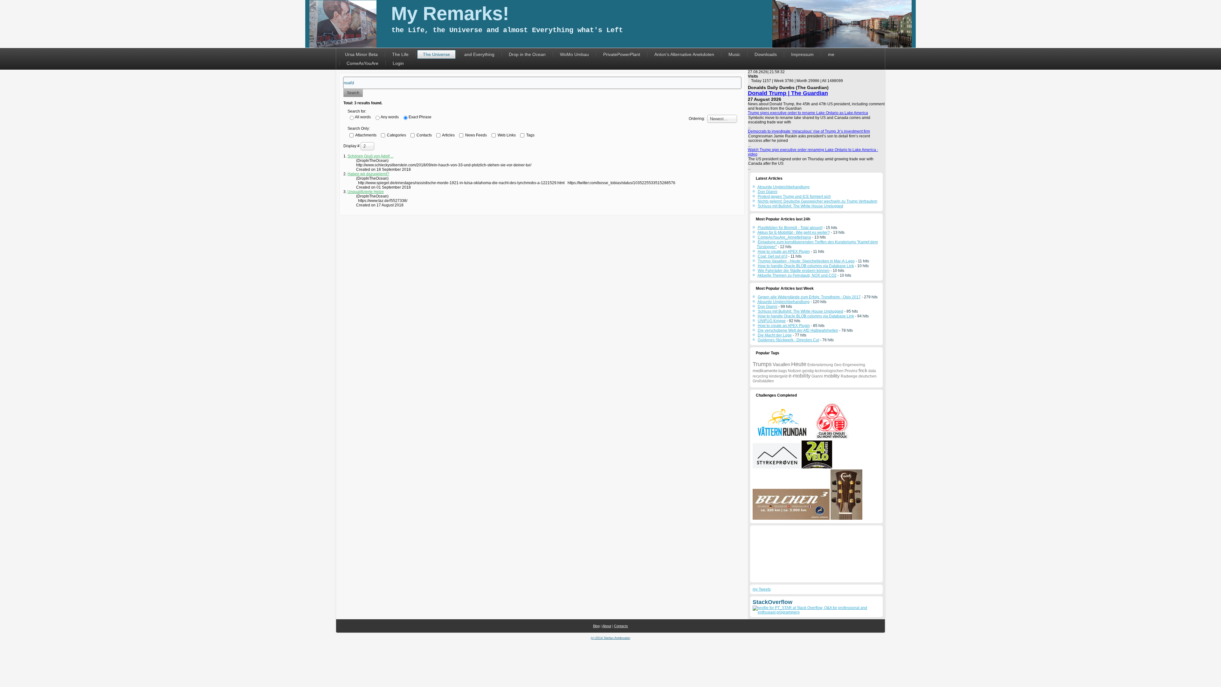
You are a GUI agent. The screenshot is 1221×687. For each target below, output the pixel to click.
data (872, 371)
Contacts (424, 135)
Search (353, 93)
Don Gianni (767, 306)
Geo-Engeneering (849, 365)
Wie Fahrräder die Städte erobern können (794, 270)
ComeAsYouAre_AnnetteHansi (784, 237)
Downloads (766, 54)
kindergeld (778, 376)
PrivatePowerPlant (621, 54)
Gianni (817, 376)
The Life (400, 54)
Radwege (849, 376)
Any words (390, 117)
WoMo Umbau (574, 54)
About (606, 626)
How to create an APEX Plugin (784, 251)
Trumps (762, 364)
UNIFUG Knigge (772, 321)
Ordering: (697, 118)
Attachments (365, 135)
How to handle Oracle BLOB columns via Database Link (806, 266)
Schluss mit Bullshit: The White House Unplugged (800, 311)
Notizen (794, 371)
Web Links (506, 135)
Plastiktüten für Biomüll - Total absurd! (790, 228)
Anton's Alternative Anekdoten (684, 54)
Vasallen (781, 364)
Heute (798, 364)
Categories (396, 135)
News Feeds (475, 135)
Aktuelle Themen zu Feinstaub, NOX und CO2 (797, 275)
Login (398, 63)
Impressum (802, 54)
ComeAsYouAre (362, 63)
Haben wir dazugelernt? (368, 174)
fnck (863, 370)
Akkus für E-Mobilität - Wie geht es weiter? (793, 232)
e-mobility (800, 375)
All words (363, 117)
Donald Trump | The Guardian (788, 93)
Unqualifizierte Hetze (366, 192)
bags (782, 371)
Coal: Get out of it (772, 256)
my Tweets (762, 589)
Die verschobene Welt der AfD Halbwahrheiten (798, 330)
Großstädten (763, 381)
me (831, 54)
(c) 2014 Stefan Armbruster (610, 638)
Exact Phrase (420, 117)
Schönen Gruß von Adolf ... (370, 156)
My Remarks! (450, 13)
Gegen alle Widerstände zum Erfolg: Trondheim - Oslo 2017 (809, 297)
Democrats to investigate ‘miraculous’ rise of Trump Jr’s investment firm (809, 131)
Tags (530, 135)
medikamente (765, 370)
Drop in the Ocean (527, 54)
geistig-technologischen (823, 371)
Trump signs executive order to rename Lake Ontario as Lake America (808, 113)
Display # (352, 146)
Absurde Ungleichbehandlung (783, 302)
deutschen (868, 376)
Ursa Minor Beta (361, 54)
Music (734, 54)
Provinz (851, 371)
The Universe (436, 54)
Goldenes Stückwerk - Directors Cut (788, 340)
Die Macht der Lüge (775, 335)
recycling (760, 376)
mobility (832, 375)
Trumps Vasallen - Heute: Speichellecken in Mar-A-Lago (806, 261)
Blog (596, 626)
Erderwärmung (820, 365)
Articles (448, 135)
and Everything (479, 54)
